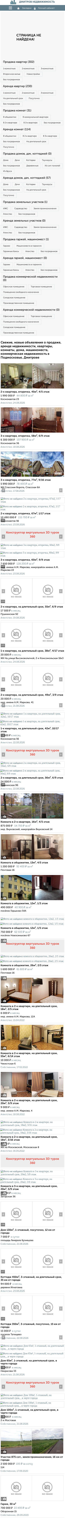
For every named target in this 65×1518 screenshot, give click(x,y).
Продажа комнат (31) (17, 110)
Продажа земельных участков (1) (25, 202)
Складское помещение (14, 298)
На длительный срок (13, 98)
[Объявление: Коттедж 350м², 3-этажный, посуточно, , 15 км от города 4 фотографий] (16, 1321)
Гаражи (6, 246)
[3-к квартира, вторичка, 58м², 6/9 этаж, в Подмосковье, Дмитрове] (16, 432)
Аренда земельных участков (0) (24, 220)
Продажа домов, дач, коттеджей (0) (27, 153)
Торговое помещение (41, 287)
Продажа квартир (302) (18, 62)
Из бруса (7, 171)
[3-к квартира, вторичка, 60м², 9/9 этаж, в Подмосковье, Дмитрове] (32, 548)
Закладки (26, 8)
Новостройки (33, 74)
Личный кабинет (46, 8)
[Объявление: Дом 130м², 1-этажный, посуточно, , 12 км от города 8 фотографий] (16, 1226)
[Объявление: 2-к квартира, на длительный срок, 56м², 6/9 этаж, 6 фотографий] (32, 766)
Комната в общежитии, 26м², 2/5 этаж (24, 965)
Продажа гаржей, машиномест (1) (26, 239)
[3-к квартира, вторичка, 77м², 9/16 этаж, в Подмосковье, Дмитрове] (16, 476)
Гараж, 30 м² (8, 1504)
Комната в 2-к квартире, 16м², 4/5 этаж (25, 822)
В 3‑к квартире (30, 123)
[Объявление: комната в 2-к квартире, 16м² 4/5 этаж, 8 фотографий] (32, 818)
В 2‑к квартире (10, 123)
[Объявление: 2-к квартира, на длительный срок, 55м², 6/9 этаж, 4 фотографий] (16, 603)
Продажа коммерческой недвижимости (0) (30, 278)
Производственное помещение (18, 303)
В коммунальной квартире (35, 117)
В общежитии (9, 117)
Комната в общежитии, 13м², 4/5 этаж (24, 863)
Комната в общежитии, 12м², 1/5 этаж (24, 928)
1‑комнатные (9, 69)
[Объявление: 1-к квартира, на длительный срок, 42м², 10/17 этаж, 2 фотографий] (32, 716)
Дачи (17, 160)
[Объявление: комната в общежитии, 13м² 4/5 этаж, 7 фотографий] (32, 859)
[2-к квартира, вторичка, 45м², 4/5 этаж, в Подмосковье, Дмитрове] (16, 388)
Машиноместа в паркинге (29, 246)
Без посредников (11, 80)
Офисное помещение (13, 287)
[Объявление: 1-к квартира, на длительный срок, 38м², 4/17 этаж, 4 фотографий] (16, 647)
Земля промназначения (45, 209)
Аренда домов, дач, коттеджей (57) (27, 178)
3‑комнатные (47, 69)
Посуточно (34, 98)
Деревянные (32, 166)
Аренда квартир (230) (17, 86)
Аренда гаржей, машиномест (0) (25, 258)
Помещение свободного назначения (21, 292)
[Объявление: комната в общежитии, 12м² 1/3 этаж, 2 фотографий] (32, 900)
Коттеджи (30, 160)
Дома (5, 160)
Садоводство (20, 209)
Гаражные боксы (11, 251)
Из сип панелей (52, 166)
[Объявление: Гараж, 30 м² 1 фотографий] (32, 1500)
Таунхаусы (47, 160)
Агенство (7, 214)
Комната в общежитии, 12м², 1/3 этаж (24, 903)
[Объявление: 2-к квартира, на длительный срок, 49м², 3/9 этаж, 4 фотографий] (16, 691)
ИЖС (5, 209)
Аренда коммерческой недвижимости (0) (31, 309)
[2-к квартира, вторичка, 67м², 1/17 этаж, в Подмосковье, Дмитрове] (32, 501)
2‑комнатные (28, 69)
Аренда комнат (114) (17, 129)
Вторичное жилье (11, 74)
